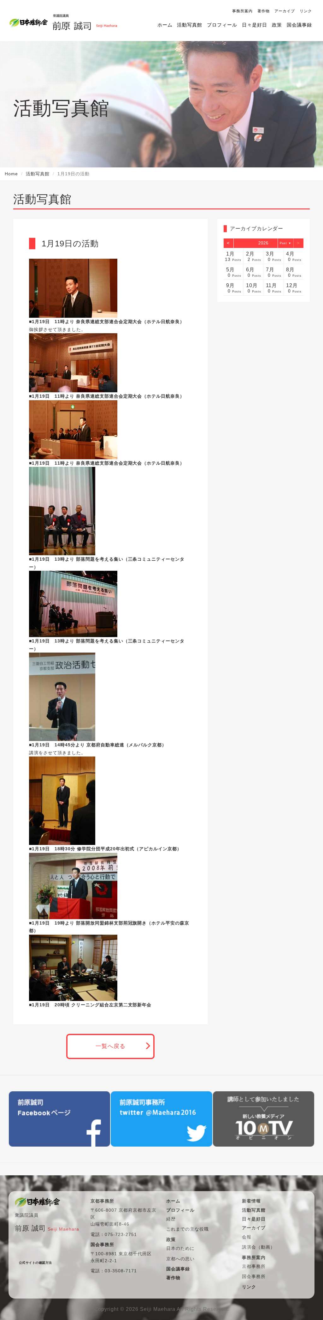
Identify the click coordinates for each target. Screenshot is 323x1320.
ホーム (165, 24)
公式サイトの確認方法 (35, 1262)
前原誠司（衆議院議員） (82, 20)
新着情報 (251, 1200)
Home (11, 173)
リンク (306, 11)
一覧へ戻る (111, 1046)
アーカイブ (284, 11)
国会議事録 (299, 24)
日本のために (180, 1248)
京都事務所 (254, 1266)
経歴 (171, 1218)
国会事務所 (254, 1276)
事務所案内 (242, 11)
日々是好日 (254, 24)
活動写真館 (189, 24)
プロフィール (222, 24)
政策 (277, 24)
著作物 (263, 11)
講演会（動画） (258, 1247)
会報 (246, 1236)
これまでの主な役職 (187, 1229)
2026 (263, 243)
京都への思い (180, 1258)
